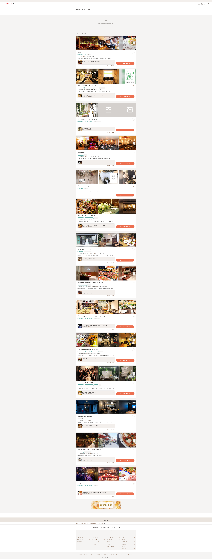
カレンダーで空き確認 (126, 63)
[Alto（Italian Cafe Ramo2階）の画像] (106, 407)
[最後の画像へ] (134, 43)
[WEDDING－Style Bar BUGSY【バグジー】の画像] (106, 340)
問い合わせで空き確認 (126, 129)
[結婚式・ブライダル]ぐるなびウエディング (82, 523)
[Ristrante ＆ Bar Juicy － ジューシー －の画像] (106, 177)
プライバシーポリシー (93, 554)
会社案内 (80, 554)
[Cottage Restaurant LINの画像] (106, 474)
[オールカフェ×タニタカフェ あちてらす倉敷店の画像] (106, 440)
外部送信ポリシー (100, 554)
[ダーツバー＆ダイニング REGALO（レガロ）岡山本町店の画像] (106, 307)
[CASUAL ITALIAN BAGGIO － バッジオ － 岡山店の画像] (106, 273)
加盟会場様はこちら (107, 554)
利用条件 (87, 554)
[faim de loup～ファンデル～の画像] (106, 240)
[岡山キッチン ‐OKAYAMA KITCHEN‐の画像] (106, 206)
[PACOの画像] (106, 43)
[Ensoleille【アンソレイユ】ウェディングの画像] (106, 110)
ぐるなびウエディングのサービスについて (121, 554)
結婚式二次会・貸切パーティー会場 (95, 523)
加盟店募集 (112, 554)
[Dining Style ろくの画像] (106, 143)
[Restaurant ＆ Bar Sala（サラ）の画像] (106, 373)
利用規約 (84, 554)
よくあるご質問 (130, 554)
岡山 (102, 523)
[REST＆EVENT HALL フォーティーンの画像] (106, 76)
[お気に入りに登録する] (133, 52)
